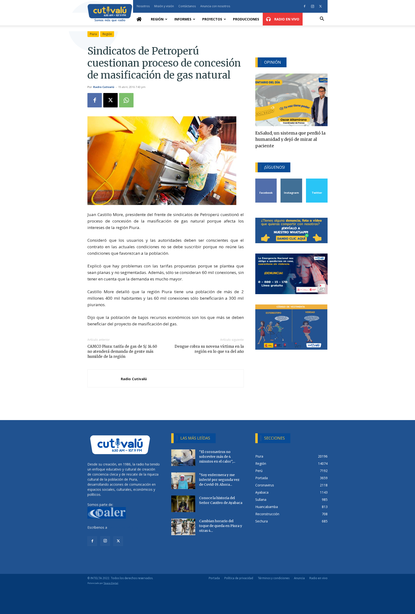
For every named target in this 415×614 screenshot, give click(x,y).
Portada (214, 578)
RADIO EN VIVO (286, 19)
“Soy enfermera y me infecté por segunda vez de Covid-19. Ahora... (219, 480)
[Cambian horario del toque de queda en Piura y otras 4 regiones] (183, 527)
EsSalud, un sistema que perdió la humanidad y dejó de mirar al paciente (290, 139)
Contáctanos (187, 6)
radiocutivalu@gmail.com (127, 527)
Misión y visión (164, 6)
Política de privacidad (238, 578)
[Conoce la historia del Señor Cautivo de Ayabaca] (183, 504)
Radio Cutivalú (103, 87)
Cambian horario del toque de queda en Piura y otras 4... (220, 526)
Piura (93, 34)
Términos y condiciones (273, 578)
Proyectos (212, 19)
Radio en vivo (318, 578)
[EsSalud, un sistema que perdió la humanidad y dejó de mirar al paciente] (291, 100)
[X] (320, 6)
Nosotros (143, 6)
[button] (322, 19)
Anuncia (299, 578)
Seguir (291, 180)
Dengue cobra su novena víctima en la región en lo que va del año (209, 349)
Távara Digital (111, 583)
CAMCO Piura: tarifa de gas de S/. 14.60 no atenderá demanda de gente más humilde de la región (122, 351)
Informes (182, 19)
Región (157, 19)
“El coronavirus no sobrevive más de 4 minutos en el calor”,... (217, 457)
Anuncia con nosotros (215, 6)
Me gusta (266, 180)
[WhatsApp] (126, 100)
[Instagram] (312, 6)
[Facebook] (304, 6)
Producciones (246, 19)
